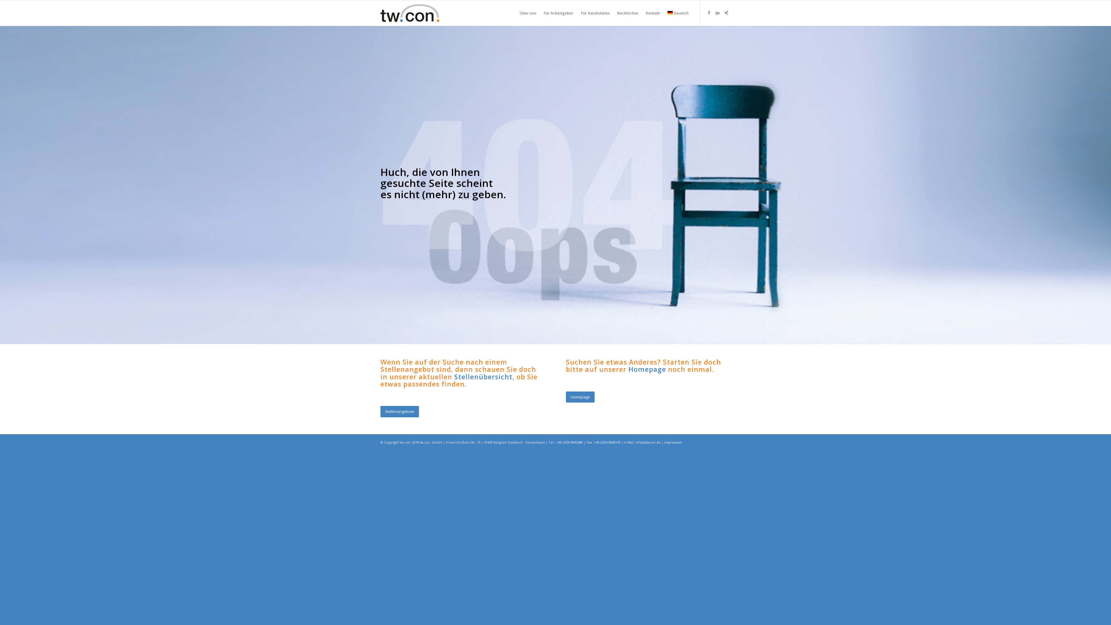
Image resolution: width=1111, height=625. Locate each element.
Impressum (673, 442)
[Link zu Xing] (726, 12)
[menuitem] (528, 13)
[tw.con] (409, 13)
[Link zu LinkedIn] (717, 12)
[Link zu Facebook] (709, 12)
